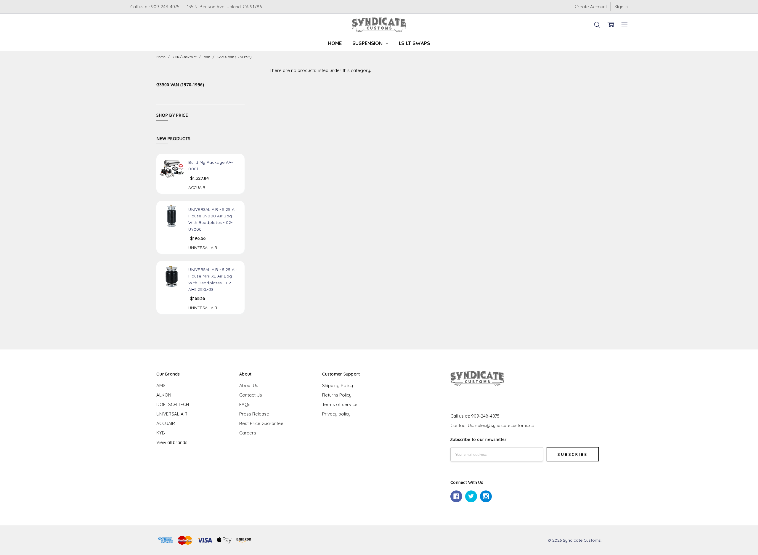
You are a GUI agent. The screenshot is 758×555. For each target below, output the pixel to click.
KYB (160, 433)
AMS (161, 385)
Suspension (368, 43)
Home (334, 43)
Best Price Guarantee (261, 423)
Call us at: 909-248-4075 (154, 6)
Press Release (254, 414)
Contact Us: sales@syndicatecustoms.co (492, 425)
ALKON (163, 395)
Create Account (591, 6)
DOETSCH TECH (172, 404)
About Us (248, 385)
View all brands (171, 442)
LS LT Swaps (414, 43)
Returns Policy (336, 395)
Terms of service (339, 404)
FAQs (244, 404)
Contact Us (250, 395)
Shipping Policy (337, 385)
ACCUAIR (165, 423)
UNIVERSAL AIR (171, 414)
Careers (247, 433)
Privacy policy (336, 414)
